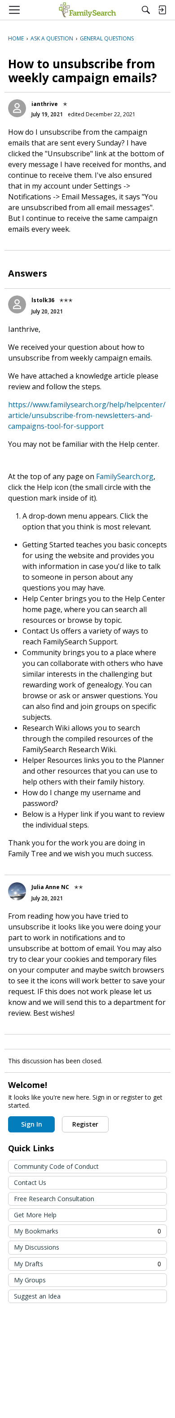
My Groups (30, 1280)
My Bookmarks (87, 1231)
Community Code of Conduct (56, 1166)
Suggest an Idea (37, 1296)
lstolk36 (42, 300)
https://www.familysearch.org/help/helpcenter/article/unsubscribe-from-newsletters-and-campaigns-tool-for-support (87, 415)
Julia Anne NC (50, 887)
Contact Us (30, 1182)
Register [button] (85, 1124)
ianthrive (44, 104)
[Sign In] (162, 10)
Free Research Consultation (54, 1198)
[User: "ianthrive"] (17, 108)
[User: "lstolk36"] (17, 304)
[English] (87, 10)
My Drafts (87, 1263)
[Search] (146, 10)
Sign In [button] (31, 1124)
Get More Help (35, 1215)
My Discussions (36, 1247)
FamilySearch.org (124, 476)
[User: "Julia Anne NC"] (17, 891)
